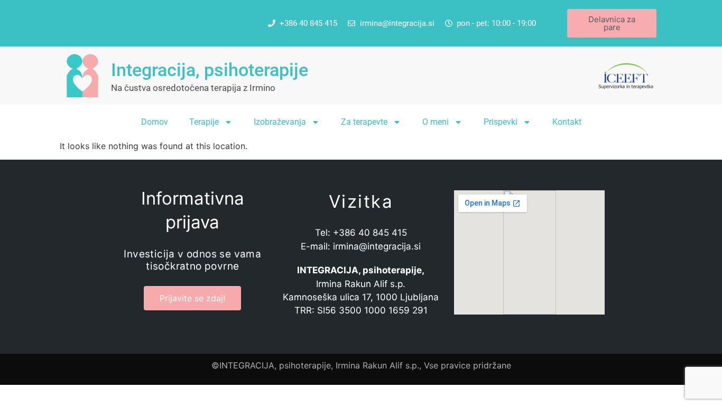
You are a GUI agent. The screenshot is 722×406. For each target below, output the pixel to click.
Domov (154, 122)
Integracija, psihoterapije (209, 69)
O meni (435, 122)
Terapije (204, 122)
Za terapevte (364, 122)
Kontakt (566, 122)
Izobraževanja (280, 122)
